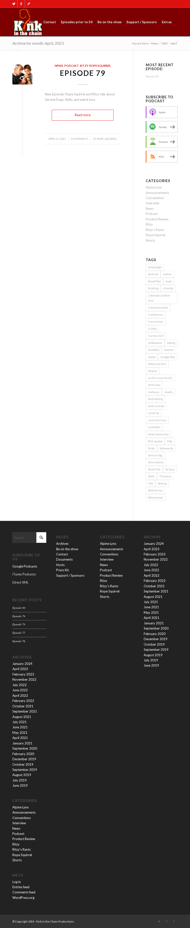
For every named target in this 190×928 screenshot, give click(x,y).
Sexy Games (156, 462)
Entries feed (20, 887)
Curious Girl (156, 335)
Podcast (71, 65)
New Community (158, 434)
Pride (151, 448)
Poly (169, 441)
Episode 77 (18, 632)
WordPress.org (23, 898)
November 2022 (24, 679)
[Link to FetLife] (28, 3)
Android (153, 274)
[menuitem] (19, 22)
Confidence (155, 314)
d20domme (155, 342)
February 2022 (23, 701)
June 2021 (20, 727)
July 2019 (19, 780)
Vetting (162, 483)
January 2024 (22, 664)
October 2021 (22, 706)
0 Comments (79, 138)
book (169, 281)
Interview (152, 203)
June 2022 (20, 690)
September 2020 (24, 748)
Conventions (155, 198)
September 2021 (24, 711)
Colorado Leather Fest (159, 298)
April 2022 (20, 695)
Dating (171, 342)
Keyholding (155, 399)
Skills (151, 476)
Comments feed (23, 892)
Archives (62, 544)
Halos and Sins (157, 363)
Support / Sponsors (70, 575)
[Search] (16, 50)
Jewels (168, 392)
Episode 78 (18, 624)
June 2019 (20, 785)
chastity (168, 288)
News (59, 65)
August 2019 (21, 775)
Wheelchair (155, 497)
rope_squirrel (107, 138)
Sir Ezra (170, 469)
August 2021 (21, 717)
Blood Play (154, 281)
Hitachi (152, 371)
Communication (158, 307)
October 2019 (22, 764)
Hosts (60, 565)
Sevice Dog (155, 455)
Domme (169, 349)
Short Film (154, 469)
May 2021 (19, 733)
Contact (62, 554)
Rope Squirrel (100, 65)
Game (152, 357)
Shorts (150, 240)
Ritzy (84, 65)
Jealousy (153, 392)
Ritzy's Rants (155, 230)
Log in (16, 882)
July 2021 (19, 722)
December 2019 (24, 759)
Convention (155, 321)
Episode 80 (152, 76)
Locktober (154, 427)
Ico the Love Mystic (160, 378)
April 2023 (20, 669)
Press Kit (62, 570)
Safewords (166, 448)
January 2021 (22, 743)
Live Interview (157, 420)
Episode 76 (18, 641)
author (167, 274)
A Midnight (155, 267)
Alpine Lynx (154, 187)
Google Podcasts (24, 566)
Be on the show (67, 549)
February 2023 (23, 674)
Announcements (157, 193)
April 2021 (20, 738)
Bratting (153, 288)
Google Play (167, 357)
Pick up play (155, 441)
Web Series (155, 490)
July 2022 (19, 685)
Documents (64, 559)
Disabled (153, 349)
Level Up (153, 413)
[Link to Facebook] (21, 3)
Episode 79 (82, 72)
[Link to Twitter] (13, 3)
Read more (83, 115)
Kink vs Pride (156, 406)
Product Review (157, 219)
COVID (152, 328)
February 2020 (23, 754)
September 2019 (24, 770)
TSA (150, 483)
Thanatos (165, 476)
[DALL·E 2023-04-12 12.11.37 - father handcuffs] (22, 74)
